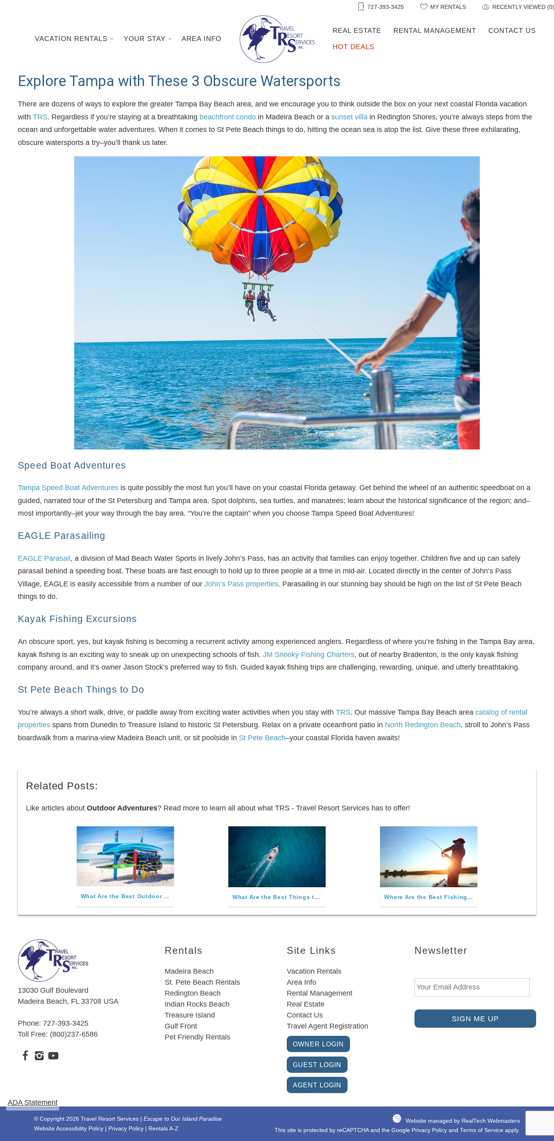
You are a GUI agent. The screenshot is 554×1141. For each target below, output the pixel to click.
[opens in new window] (25, 1057)
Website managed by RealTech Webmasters (463, 1121)
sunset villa (349, 117)
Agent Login (317, 1085)
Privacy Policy (126, 1129)
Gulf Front (181, 1026)
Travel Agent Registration (327, 1026)
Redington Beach (193, 993)
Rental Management (434, 31)
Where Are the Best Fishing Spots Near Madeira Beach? (468, 897)
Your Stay (144, 39)
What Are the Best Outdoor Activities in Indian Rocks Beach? (174, 896)
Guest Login (317, 1064)
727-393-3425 (65, 1023)
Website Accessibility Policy (68, 1129)
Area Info (201, 39)
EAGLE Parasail (44, 558)
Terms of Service (481, 1130)
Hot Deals (353, 47)
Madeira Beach (189, 971)
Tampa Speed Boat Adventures (68, 488)
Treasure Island (190, 1015)
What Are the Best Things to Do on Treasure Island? (311, 897)
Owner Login (318, 1044)
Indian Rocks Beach (197, 1004)
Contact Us (512, 31)
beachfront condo (228, 117)
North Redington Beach (423, 725)
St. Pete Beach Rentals (202, 982)
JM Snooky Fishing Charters (308, 654)
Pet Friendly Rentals (197, 1037)
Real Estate (357, 31)
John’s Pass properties (241, 584)
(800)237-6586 (74, 1034)
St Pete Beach (262, 738)
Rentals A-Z (163, 1129)
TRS (40, 117)
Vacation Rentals (71, 39)
